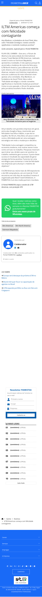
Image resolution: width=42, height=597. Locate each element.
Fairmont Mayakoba (10, 229)
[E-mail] (18, 248)
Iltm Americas (8, 226)
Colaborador (13, 23)
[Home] (2, 518)
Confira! (19, 255)
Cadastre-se (21, 415)
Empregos (5, 550)
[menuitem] (21, 536)
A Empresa (5, 556)
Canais (4, 537)
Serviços (5, 544)
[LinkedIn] (15, 248)
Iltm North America (23, 226)
